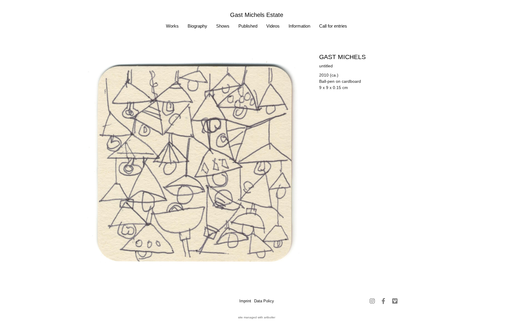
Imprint (245, 301)
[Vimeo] (395, 301)
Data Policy (264, 301)
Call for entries (333, 25)
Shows (222, 25)
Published (247, 25)
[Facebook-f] (383, 301)
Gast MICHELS (342, 56)
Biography (197, 25)
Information (299, 25)
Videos (273, 25)
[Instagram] (372, 301)
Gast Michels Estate (256, 15)
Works (172, 25)
